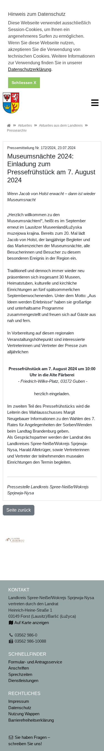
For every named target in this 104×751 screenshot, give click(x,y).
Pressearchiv (17, 130)
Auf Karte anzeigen (31, 622)
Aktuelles (25, 125)
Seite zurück (18, 510)
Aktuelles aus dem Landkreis (61, 125)
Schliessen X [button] (24, 82)
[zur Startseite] (11, 102)
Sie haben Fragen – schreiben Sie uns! (29, 740)
